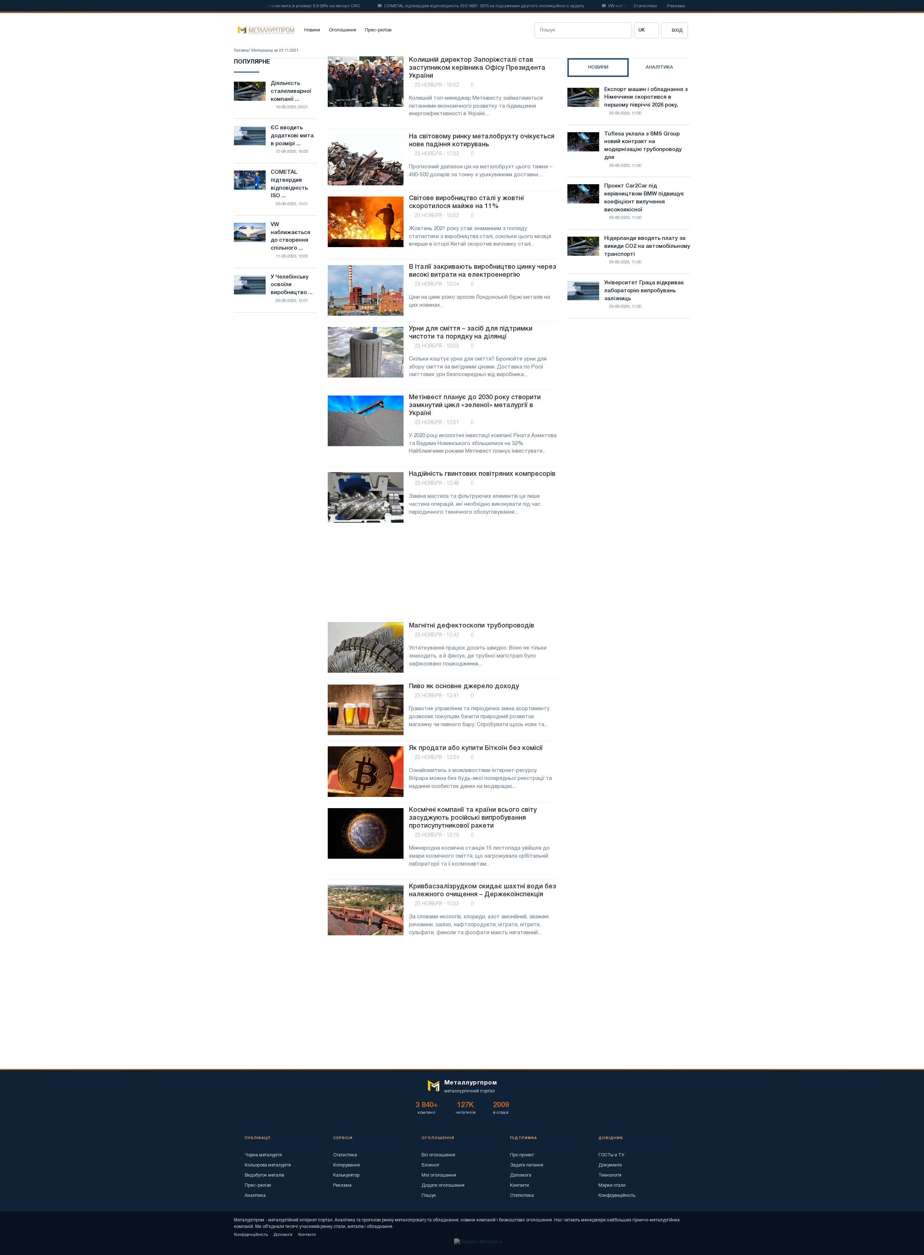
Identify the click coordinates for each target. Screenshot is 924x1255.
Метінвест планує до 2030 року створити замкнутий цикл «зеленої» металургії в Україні (475, 405)
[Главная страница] (264, 30)
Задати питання (526, 1165)
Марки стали (612, 1185)
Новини (312, 30)
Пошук (429, 1196)
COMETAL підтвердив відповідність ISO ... (289, 184)
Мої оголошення (439, 1175)
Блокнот (430, 1165)
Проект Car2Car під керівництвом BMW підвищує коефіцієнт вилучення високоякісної (644, 198)
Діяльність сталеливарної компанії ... (291, 91)
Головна (241, 50)
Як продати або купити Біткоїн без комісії (476, 748)
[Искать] (624, 30)
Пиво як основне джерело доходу (464, 686)
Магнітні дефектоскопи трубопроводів (471, 626)
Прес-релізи (378, 30)
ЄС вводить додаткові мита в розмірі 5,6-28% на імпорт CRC (271, 6)
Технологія (610, 1175)
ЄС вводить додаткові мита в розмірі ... (292, 135)
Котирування (346, 1165)
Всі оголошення (438, 1155)
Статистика (645, 6)
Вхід (677, 31)
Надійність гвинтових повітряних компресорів (482, 474)
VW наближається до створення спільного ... (290, 236)
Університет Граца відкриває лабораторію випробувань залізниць (644, 290)
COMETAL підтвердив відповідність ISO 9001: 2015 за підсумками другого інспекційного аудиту (459, 6)
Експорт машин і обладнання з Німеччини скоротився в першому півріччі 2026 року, (646, 97)
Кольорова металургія (268, 1165)
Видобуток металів (264, 1175)
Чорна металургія (263, 1155)
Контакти (519, 1185)
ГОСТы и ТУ (611, 1155)
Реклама (676, 6)
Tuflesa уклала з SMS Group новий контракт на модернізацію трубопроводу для (643, 145)
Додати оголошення (443, 1185)
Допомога (520, 1175)
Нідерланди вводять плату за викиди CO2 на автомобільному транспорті (647, 246)
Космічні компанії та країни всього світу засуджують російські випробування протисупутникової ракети (473, 818)
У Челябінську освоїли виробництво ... (292, 285)
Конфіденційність (616, 1196)
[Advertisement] (442, 573)
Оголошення (342, 30)
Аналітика (255, 1196)
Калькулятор (346, 1175)
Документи (610, 1165)
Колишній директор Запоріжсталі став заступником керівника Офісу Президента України (477, 68)
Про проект (522, 1155)
